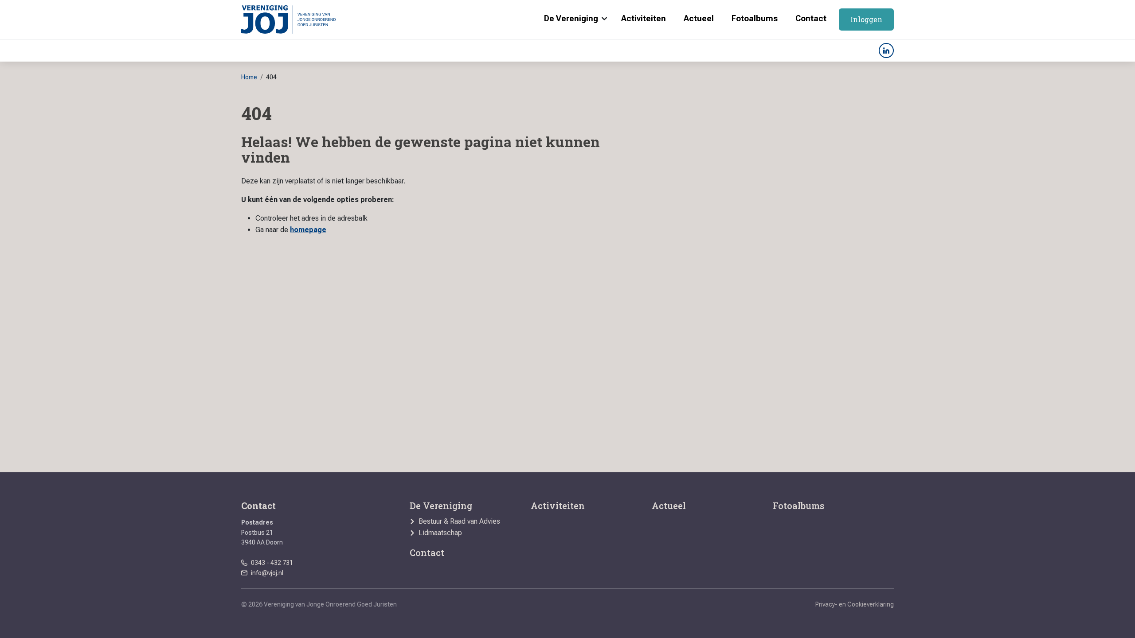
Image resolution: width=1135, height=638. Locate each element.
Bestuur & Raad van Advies (459, 521)
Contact (810, 18)
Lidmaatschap (440, 533)
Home (249, 77)
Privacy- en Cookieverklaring (854, 604)
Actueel (699, 18)
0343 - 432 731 (272, 562)
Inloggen (866, 19)
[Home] (288, 19)
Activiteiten (643, 18)
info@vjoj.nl (267, 572)
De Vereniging (571, 18)
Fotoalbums (755, 18)
